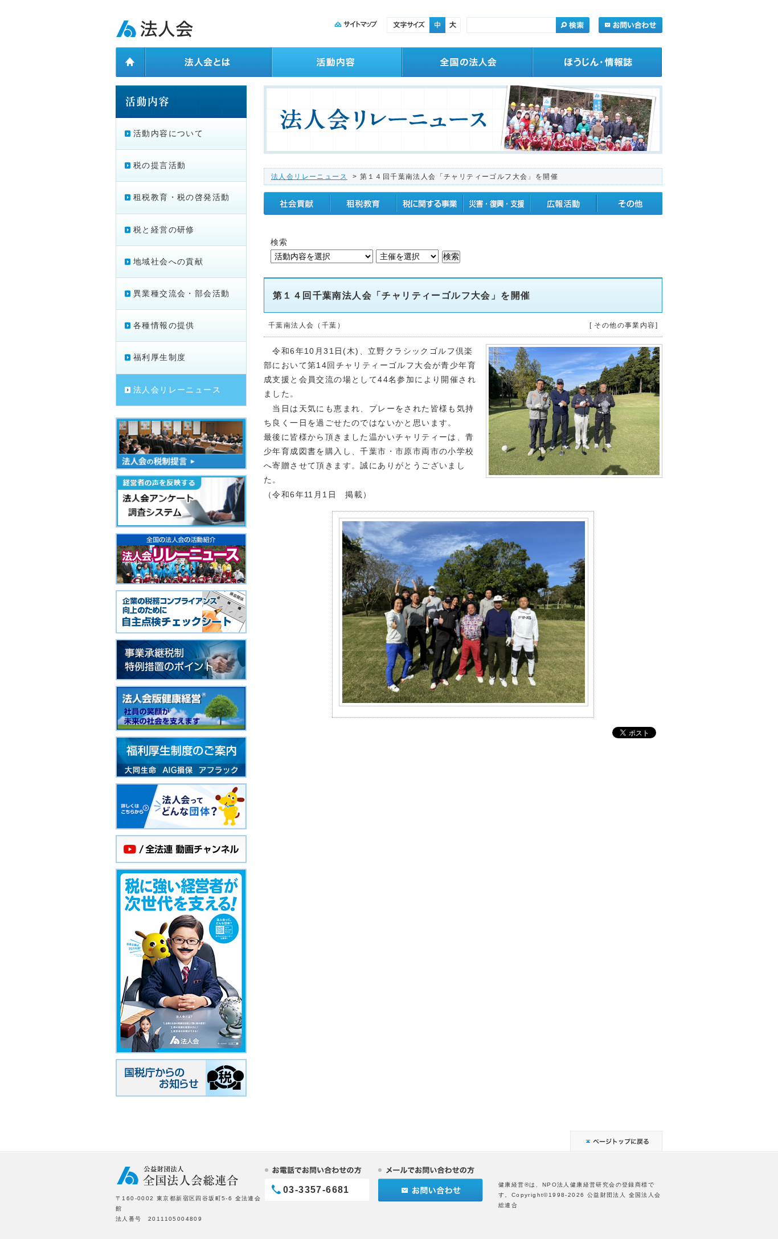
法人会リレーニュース (309, 177)
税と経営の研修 (164, 229)
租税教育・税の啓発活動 (181, 197)
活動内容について (168, 133)
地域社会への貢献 (168, 261)
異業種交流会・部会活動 (181, 293)
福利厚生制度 (159, 357)
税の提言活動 (159, 165)
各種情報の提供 (164, 325)
